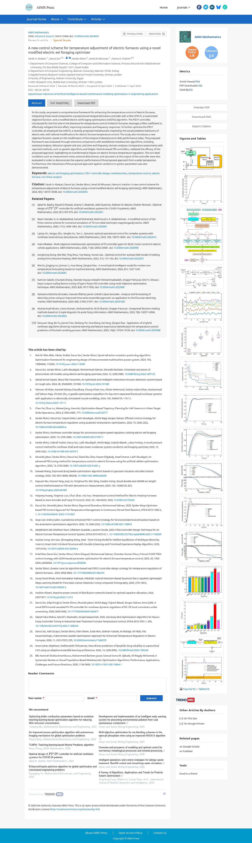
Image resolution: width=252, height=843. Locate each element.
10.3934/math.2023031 (91, 212)
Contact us (160, 833)
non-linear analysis (51, 177)
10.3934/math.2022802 (54, 316)
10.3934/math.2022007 (131, 258)
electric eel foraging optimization (66, 173)
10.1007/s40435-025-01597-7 (88, 437)
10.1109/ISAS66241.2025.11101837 (56, 514)
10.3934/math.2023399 (112, 287)
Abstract (37, 103)
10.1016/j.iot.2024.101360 (95, 384)
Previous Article (135, 33)
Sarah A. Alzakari (37, 58)
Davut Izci (54, 58)
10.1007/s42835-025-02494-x (62, 548)
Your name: (36, 698)
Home (164, 7)
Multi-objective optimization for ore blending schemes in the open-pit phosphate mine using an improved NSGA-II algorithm (132, 734)
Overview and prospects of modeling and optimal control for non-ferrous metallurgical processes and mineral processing (130, 749)
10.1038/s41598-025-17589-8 (116, 524)
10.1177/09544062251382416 (88, 572)
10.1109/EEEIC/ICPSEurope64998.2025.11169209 (135, 534)
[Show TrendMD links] (164, 793)
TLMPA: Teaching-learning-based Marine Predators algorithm (61, 744)
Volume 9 (39, 36)
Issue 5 (49, 36)
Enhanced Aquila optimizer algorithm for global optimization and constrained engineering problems (63, 768)
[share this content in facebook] (199, 7)
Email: (92, 698)
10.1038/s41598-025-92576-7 (62, 451)
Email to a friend (188, 773)
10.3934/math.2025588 (148, 330)
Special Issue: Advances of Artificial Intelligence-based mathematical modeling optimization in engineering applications (93, 94)
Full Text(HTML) (59, 103)
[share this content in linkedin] (212, 7)
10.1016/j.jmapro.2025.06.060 (51, 490)
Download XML (201, 117)
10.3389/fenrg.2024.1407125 (140, 374)
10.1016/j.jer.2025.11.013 (60, 597)
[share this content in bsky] (218, 7)
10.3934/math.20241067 (112, 301)
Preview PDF (202, 107)
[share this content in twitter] (205, 7)
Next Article (155, 33)
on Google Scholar (189, 746)
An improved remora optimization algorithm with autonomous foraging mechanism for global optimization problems (61, 734)
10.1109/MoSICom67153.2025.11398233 (56, 625)
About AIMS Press (96, 833)
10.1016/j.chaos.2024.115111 (50, 402)
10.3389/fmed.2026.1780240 (133, 650)
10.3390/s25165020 (124, 500)
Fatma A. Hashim (121, 58)
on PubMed (185, 751)
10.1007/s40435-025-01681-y (85, 465)
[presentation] (53, 208)
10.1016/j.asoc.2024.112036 (70, 364)
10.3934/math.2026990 (126, 247)
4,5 (132, 58)
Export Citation (201, 126)
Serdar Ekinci (79, 58)
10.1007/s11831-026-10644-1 (106, 664)
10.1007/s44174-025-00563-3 (50, 587)
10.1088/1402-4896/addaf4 (92, 475)
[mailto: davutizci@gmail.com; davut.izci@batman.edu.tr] (70, 58)
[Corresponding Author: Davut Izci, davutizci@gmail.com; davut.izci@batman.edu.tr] (67, 58)
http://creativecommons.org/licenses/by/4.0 (74, 809)
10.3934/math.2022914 (144, 237)
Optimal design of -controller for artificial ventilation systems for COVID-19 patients (61, 755)
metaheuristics (119, 173)
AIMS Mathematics (38, 32)
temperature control (139, 173)
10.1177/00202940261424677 (83, 611)
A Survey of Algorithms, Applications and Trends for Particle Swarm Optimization (131, 774)
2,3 (62, 58)
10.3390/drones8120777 (95, 412)
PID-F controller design (97, 173)
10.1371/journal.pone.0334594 (69, 563)
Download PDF (86, 103)
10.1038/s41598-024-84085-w (50, 427)
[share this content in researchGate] (224, 7)
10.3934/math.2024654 (86, 36)
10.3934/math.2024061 (54, 272)
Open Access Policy (130, 833)
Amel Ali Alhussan (98, 58)
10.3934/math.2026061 (94, 226)
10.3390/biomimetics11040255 (89, 640)
